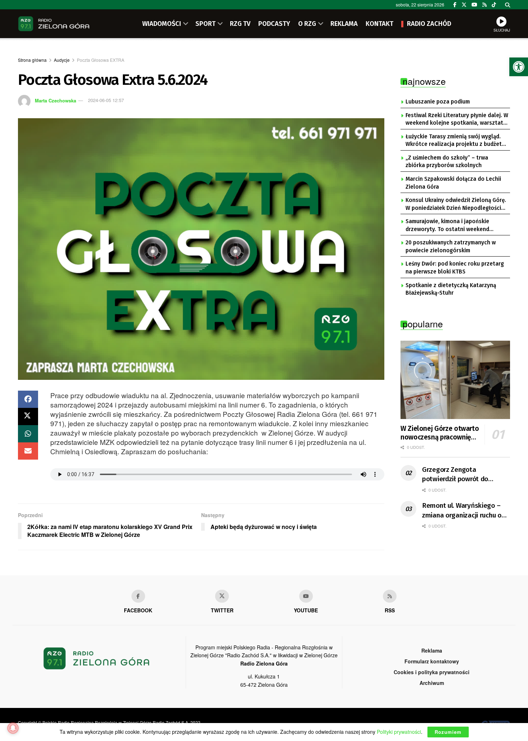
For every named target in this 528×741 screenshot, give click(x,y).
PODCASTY (274, 24)
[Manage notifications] (13, 728)
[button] (518, 66)
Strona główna (32, 60)
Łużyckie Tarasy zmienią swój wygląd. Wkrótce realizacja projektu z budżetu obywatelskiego (455, 140)
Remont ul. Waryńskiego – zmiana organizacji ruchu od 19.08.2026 (463, 510)
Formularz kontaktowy (431, 661)
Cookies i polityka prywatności (431, 672)
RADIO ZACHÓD (429, 24)
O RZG (307, 24)
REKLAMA (344, 24)
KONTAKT (379, 24)
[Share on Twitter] (28, 416)
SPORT (205, 24)
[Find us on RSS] (484, 4)
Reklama (431, 650)
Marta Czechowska (55, 100)
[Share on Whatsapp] (28, 433)
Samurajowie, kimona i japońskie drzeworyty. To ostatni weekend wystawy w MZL (447, 225)
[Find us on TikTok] (494, 4)
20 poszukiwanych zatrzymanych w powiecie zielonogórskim (451, 246)
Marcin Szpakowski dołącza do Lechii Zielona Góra (453, 183)
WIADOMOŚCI (161, 24)
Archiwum (432, 682)
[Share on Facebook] (28, 399)
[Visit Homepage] (54, 23)
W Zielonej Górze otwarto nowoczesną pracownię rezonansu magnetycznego (439, 433)
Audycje (62, 60)
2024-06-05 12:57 (106, 100)
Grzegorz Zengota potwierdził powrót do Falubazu (455, 474)
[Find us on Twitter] (464, 4)
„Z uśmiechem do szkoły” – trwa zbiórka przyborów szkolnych (447, 162)
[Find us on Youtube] (306, 596)
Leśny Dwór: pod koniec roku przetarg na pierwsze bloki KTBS (455, 268)
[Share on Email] (28, 451)
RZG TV (240, 24)
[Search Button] (507, 4)
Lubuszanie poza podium (438, 101)
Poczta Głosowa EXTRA (100, 60)
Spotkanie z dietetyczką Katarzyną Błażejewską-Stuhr (451, 289)
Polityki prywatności (399, 731)
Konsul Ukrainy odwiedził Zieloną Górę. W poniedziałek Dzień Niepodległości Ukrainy (456, 204)
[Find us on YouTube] (474, 4)
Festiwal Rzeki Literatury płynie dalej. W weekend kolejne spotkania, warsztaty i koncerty (457, 119)
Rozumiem (448, 731)
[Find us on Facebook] (455, 4)
